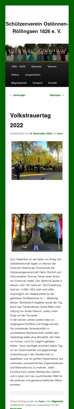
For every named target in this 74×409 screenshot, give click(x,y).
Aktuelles (36, 66)
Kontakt (52, 82)
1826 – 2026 (18, 66)
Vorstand (37, 82)
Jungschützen (32, 74)
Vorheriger (17, 95)
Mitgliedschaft (19, 82)
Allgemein (57, 401)
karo (60, 133)
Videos (15, 74)
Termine (52, 66)
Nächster (57, 95)
